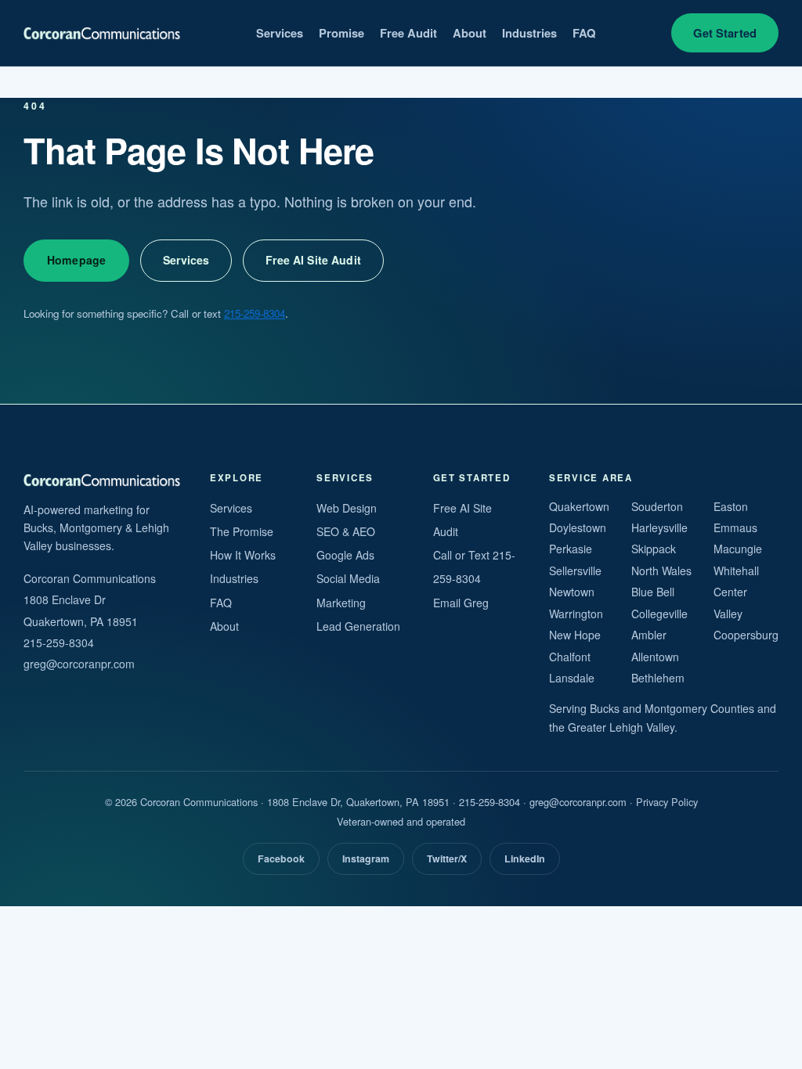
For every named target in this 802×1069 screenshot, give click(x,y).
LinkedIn (524, 858)
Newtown (571, 591)
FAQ (584, 32)
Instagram (365, 858)
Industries (529, 32)
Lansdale (571, 678)
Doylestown (577, 527)
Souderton (657, 506)
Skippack (653, 548)
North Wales (661, 570)
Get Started (725, 32)
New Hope (575, 634)
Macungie (737, 548)
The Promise (241, 531)
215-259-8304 (254, 313)
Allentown (655, 656)
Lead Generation (358, 626)
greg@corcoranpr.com (79, 663)
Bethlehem (658, 678)
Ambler (649, 634)
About (469, 32)
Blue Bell (652, 591)
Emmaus (735, 527)
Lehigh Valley (641, 727)
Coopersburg (746, 634)
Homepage (76, 260)
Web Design (346, 508)
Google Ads (345, 555)
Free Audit (408, 32)
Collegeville (659, 613)
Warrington (576, 613)
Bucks (605, 708)
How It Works (243, 555)
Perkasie (570, 548)
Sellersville (575, 570)
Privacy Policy (667, 801)
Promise (341, 32)
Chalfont (570, 656)
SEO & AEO (345, 531)
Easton (730, 506)
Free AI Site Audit (313, 260)
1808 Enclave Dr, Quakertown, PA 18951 (358, 801)
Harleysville (659, 527)
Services (279, 32)
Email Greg (461, 602)
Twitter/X (447, 858)
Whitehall (736, 570)
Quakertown (579, 506)
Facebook (281, 858)
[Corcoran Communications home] (101, 33)
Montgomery (676, 708)
